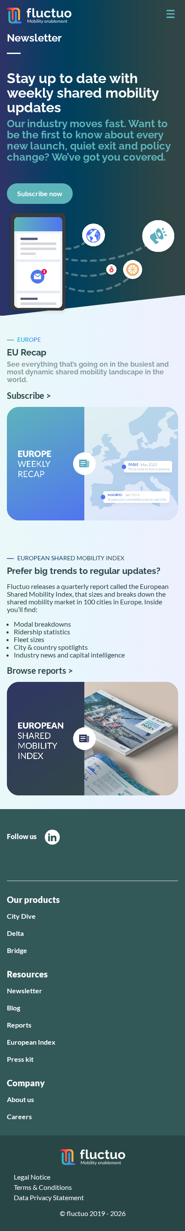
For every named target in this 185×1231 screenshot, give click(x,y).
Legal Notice (32, 1177)
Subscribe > (29, 395)
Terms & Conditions (43, 1187)
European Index (31, 1042)
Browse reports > (40, 670)
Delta (15, 933)
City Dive (21, 916)
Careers (19, 1116)
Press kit (20, 1059)
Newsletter (24, 990)
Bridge (17, 950)
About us (20, 1099)
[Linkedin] (52, 837)
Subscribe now (39, 193)
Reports (19, 1025)
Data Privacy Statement (49, 1197)
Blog (13, 1008)
